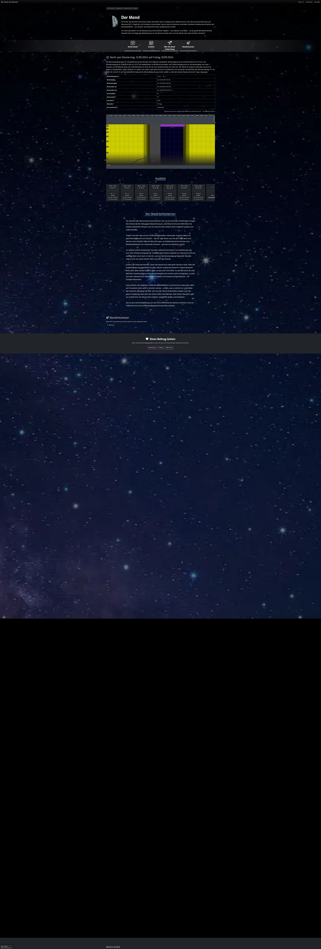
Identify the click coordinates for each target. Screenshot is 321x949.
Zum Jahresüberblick (212, 197)
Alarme (300, 2)
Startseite (119, 8)
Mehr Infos (169, 348)
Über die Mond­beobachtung (169, 48)
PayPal (161, 348)
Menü (316, 2)
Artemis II (111, 325)
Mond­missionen (188, 47)
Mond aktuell (133, 45)
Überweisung (152, 348)
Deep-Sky (138, 33)
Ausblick (151, 47)
